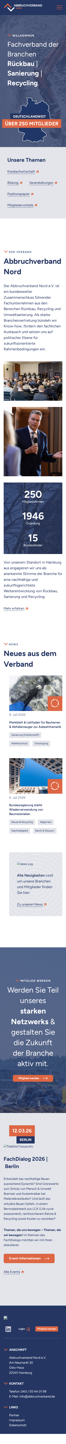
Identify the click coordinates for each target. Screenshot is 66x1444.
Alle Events (12, 1272)
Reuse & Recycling (22, 822)
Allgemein (46, 822)
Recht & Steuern (44, 830)
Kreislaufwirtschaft (21, 171)
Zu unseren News (30, 904)
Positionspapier (18, 194)
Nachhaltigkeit (19, 830)
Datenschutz (17, 1425)
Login (22, 1328)
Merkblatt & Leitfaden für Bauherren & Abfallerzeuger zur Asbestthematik (35, 725)
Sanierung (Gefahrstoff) (25, 735)
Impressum (17, 1420)
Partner (14, 1415)
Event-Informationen (25, 1258)
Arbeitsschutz (19, 743)
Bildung (13, 183)
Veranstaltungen (41, 183)
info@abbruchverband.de (37, 1396)
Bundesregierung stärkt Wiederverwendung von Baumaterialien (26, 809)
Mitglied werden (28, 1078)
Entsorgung (41, 743)
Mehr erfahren (14, 608)
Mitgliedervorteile (20, 205)
